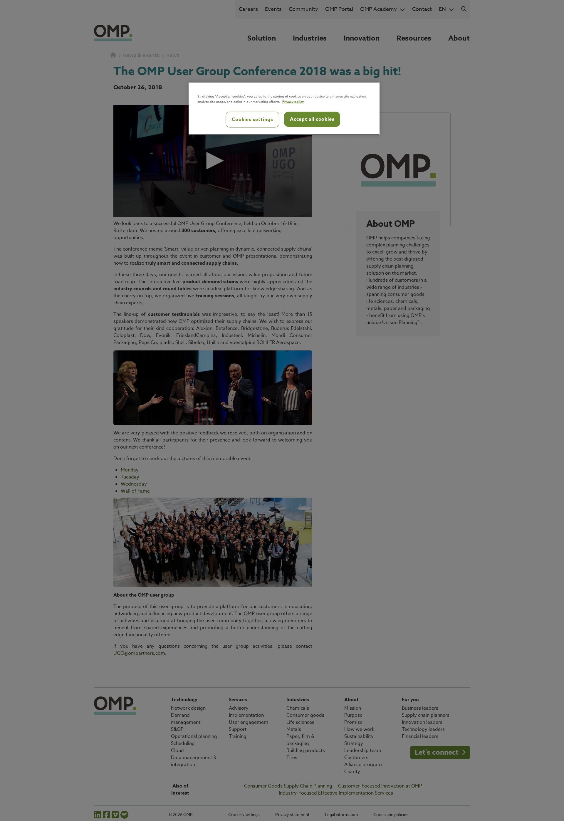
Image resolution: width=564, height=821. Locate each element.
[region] (284, 108)
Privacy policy (293, 101)
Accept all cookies (312, 119)
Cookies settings (252, 119)
